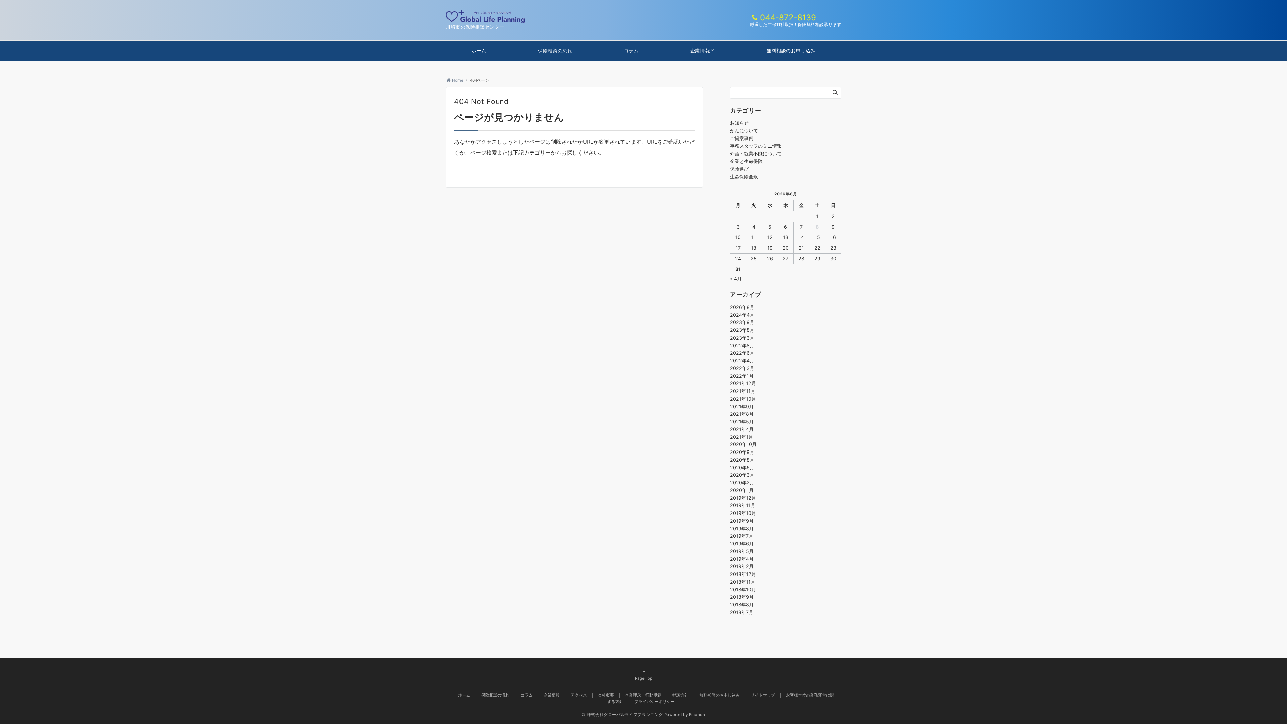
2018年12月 (743, 574)
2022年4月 (742, 360)
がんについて (744, 130)
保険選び (739, 169)
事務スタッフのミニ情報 (756, 146)
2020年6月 (742, 467)
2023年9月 (742, 322)
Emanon (697, 714)
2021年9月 (742, 406)
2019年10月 (743, 513)
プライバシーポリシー (654, 701)
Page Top (643, 678)
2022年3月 (742, 368)
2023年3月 (742, 338)
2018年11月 (742, 582)
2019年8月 (742, 528)
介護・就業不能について (756, 153)
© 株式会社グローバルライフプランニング (622, 714)
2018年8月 (742, 604)
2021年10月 (743, 399)
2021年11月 (742, 391)
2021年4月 (742, 429)
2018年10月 (743, 589)
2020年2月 (742, 482)
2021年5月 (742, 421)
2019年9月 (742, 521)
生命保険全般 (744, 176)
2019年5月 (742, 551)
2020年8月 (742, 460)
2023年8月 (742, 330)
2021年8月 (742, 414)
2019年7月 (741, 536)
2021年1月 (741, 437)
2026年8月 (742, 307)
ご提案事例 (741, 138)
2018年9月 (742, 597)
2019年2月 (742, 566)
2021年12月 (743, 383)
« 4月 (736, 278)
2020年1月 (742, 490)
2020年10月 (743, 444)
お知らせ (739, 123)
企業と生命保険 (746, 161)
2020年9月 (742, 452)
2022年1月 (742, 376)
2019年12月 (743, 498)
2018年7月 (741, 612)
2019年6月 (742, 543)
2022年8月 (742, 345)
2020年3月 (742, 475)
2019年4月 (742, 559)
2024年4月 (742, 315)
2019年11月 (742, 505)
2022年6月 (742, 353)
